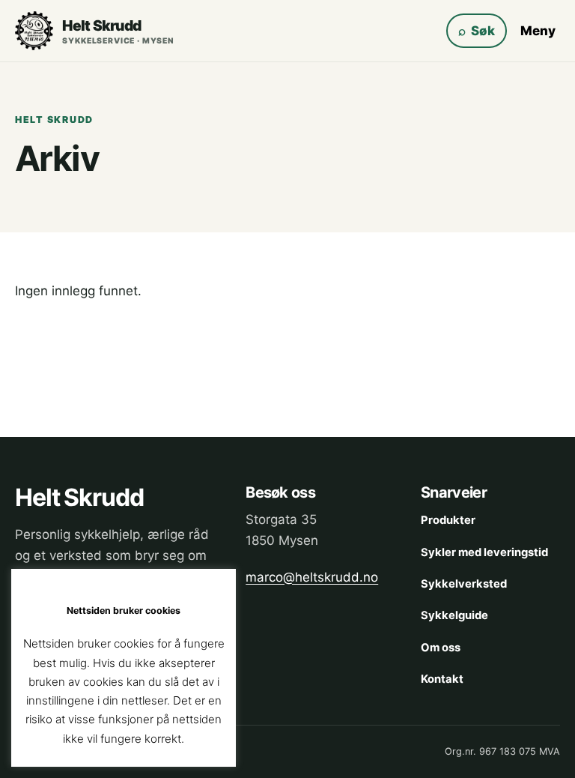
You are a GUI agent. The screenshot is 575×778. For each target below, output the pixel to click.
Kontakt (442, 679)
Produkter (448, 520)
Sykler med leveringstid (484, 552)
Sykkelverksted (464, 584)
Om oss (440, 647)
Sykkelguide (454, 615)
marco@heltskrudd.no (312, 577)
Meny (538, 30)
